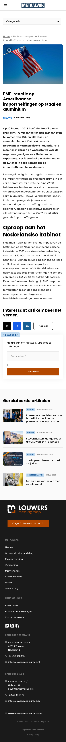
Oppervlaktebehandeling (19, 553)
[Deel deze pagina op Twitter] (7, 326)
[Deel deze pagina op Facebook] (17, 326)
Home (6, 36)
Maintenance (12, 570)
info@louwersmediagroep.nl (24, 662)
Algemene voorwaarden (33, 730)
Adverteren (11, 605)
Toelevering (11, 588)
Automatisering (13, 576)
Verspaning (11, 565)
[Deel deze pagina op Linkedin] (27, 326)
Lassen (9, 582)
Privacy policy (33, 734)
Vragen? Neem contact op (26, 523)
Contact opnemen (15, 617)
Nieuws (7, 118)
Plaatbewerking (14, 559)
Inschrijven (33, 371)
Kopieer (43, 325)
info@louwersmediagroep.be (24, 701)
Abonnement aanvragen (19, 611)
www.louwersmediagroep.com (25, 713)
